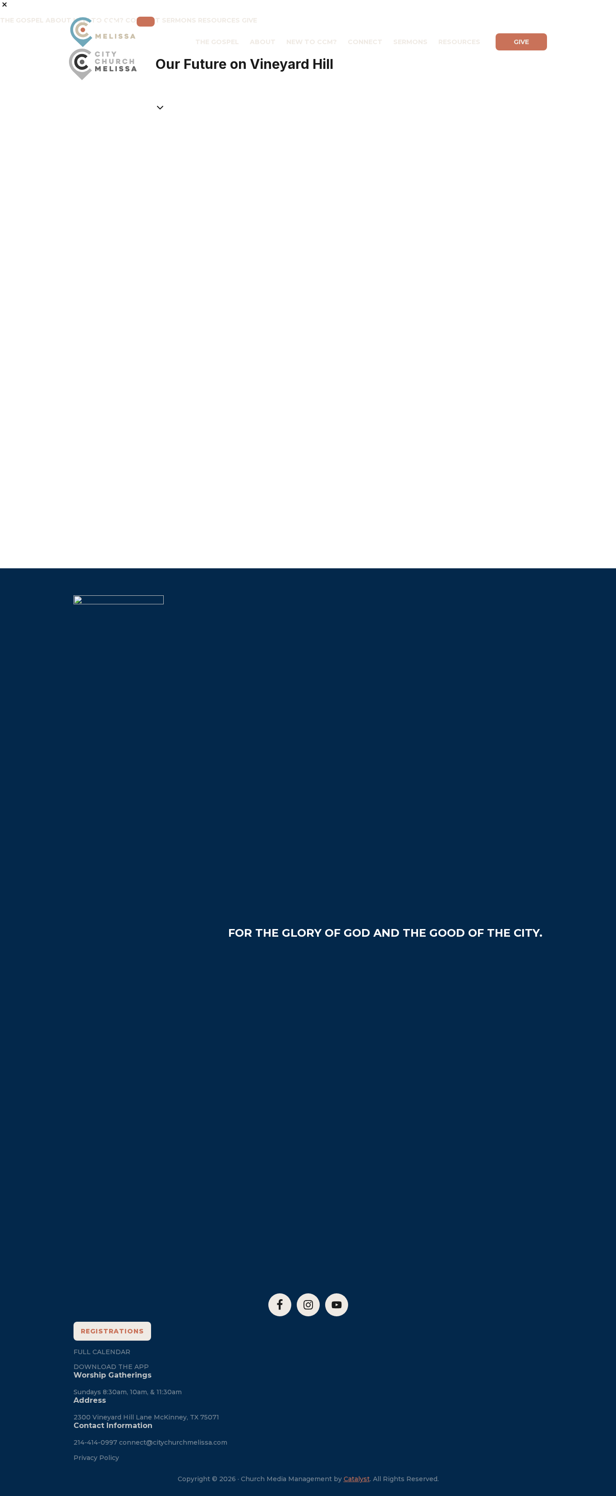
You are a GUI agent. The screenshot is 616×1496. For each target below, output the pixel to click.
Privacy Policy (96, 1458)
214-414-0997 (95, 1442)
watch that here (333, 249)
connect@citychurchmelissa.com (173, 1442)
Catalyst (357, 1479)
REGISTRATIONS (112, 1331)
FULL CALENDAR (102, 1352)
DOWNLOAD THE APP (111, 1367)
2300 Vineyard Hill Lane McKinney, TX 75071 (146, 1417)
